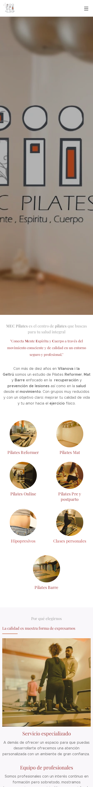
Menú (86, 8)
